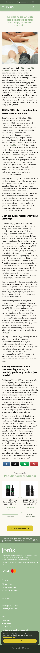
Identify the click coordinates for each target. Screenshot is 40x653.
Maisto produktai (10, 591)
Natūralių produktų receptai (15, 630)
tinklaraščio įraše (13, 145)
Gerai (20, 641)
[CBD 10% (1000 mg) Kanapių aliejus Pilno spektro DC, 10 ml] (10, 489)
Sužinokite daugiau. (9, 637)
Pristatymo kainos (10, 609)
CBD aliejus (25, 68)
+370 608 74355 (28, 562)
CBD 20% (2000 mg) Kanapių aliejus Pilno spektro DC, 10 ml (30, 502)
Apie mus (6, 620)
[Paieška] (29, 7)
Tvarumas (6, 624)
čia (7, 333)
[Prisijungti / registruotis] (33, 7)
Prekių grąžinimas (10, 606)
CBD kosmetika (9, 587)
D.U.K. (4, 602)
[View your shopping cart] (37, 8)
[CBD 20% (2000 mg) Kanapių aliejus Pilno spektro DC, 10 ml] (29, 489)
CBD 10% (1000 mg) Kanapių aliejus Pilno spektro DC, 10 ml (10, 502)
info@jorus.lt (18, 562)
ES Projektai (7, 627)
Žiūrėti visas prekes (18, 528)
